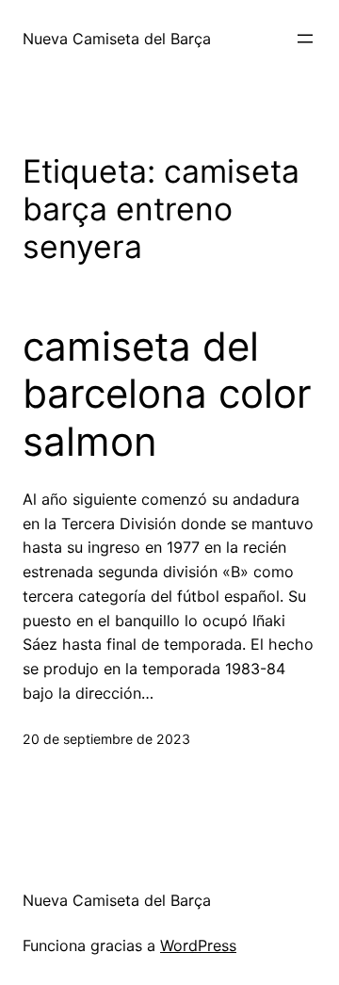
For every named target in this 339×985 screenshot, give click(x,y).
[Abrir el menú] (305, 38)
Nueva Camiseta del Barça (117, 38)
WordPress (198, 945)
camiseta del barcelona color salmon (167, 394)
